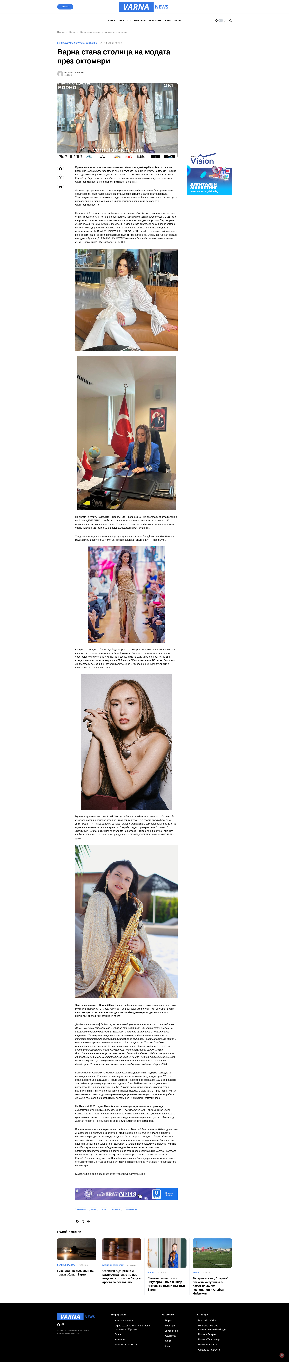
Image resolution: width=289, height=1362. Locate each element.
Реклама (65, 7)
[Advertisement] (209, 97)
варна (93, 1209)
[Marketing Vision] (209, 172)
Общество (91, 43)
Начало (61, 32)
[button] (220, 20)
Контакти (120, 1339)
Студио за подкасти (209, 1349)
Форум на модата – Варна (161, 170)
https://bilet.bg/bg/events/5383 (127, 1173)
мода (104, 1209)
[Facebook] (58, 1324)
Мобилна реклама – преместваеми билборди (212, 1327)
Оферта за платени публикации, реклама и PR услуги (133, 1327)
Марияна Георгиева (74, 73)
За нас (118, 1334)
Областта (70, 1265)
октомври (116, 1209)
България (170, 1325)
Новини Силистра (208, 1344)
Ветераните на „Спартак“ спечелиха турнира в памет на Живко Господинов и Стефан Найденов (210, 1286)
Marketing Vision (207, 1320)
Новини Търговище (209, 1339)
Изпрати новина (124, 1320)
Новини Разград (207, 1334)
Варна (72, 32)
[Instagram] (63, 1324)
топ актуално (131, 1209)
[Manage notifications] (282, 1355)
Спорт (168, 1346)
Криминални (117, 1265)
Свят (168, 1340)
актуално (81, 1209)
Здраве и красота (75, 43)
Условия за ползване (126, 1344)
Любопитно (171, 1330)
